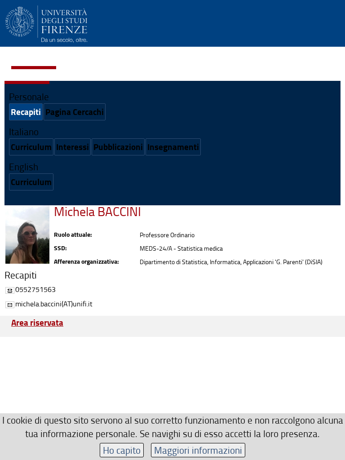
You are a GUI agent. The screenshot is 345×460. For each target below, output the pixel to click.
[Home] (46, 22)
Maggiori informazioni (198, 449)
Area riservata (37, 322)
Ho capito (122, 449)
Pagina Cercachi (74, 112)
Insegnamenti (173, 147)
